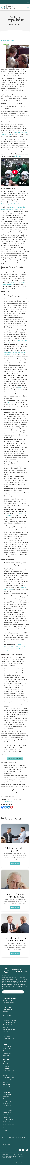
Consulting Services (8, 1070)
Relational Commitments (10, 1121)
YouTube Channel (7, 1105)
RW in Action (6, 1103)
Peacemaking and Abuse (9, 1022)
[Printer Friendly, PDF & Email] (5, 44)
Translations (6, 1036)
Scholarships (6, 1084)
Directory (5, 1031)
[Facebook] (2, 807)
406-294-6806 (6, 1145)
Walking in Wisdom (8, 1080)
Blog (4, 1099)
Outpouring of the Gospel (10, 204)
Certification (6, 1068)
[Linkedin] (8, 807)
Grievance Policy (7, 1027)
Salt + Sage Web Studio (22, 1162)
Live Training (6, 1061)
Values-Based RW (8, 1009)
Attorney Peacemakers (9, 1029)
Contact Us (6, 1130)
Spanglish (10, 342)
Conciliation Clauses (8, 1124)
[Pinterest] (11, 807)
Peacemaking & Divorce (9, 1020)
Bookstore (6, 1096)
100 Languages (7, 1053)
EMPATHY (10, 402)
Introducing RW (7, 1000)
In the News (6, 1055)
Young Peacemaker (8, 1034)
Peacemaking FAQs (8, 1038)
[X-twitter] (23, 1150)
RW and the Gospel (8, 1005)
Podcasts (5, 1108)
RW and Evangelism (8, 1007)
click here (17, 156)
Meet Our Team (7, 1048)
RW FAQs (5, 1012)
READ (20, 388)
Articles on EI (6, 1117)
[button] (28, 2)
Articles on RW (7, 1112)
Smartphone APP (7, 1110)
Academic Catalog (8, 1075)
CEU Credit (6, 1082)
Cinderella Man (21, 340)
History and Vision (8, 1046)
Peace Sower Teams (8, 1077)
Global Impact (7, 1051)
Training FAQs (7, 1086)
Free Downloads (7, 1094)
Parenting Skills (7, 1101)
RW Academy (6, 1066)
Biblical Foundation (8, 1002)
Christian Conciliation (9, 1025)
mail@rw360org (7, 1137)
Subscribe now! (6, 801)
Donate (5, 1128)
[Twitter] (5, 807)
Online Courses (7, 1064)
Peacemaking (6, 1018)
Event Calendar (7, 1073)
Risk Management (8, 1119)
